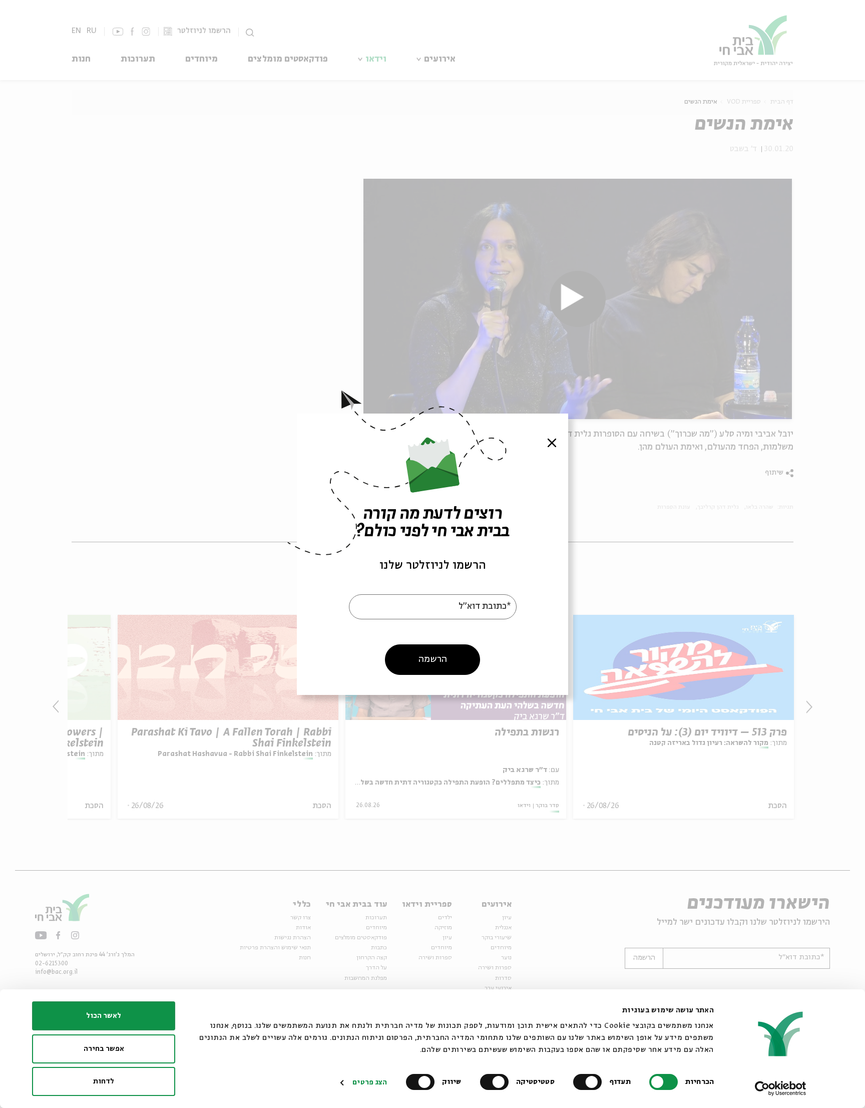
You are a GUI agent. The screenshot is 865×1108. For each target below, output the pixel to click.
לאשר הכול (103, 1015)
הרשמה (432, 658)
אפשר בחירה (104, 1048)
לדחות (103, 1081)
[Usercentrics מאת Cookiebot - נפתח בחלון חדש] (780, 1088)
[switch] (589, 1082)
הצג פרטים (369, 1082)
